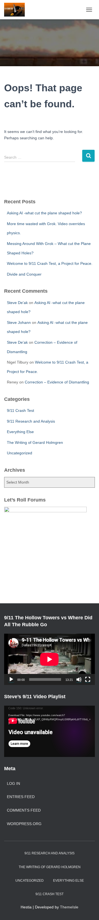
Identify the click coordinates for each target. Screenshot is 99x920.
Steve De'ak (17, 302)
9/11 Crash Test (20, 410)
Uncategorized (19, 453)
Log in (13, 783)
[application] (49, 659)
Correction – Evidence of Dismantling (57, 382)
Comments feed (24, 810)
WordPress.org (24, 824)
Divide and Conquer (24, 274)
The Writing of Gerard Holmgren (35, 442)
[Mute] (79, 679)
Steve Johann (19, 322)
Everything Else (20, 432)
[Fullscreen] (87, 679)
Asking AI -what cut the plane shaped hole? (44, 213)
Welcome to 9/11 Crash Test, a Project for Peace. (49, 263)
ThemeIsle (69, 907)
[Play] (11, 679)
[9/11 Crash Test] (16, 10)
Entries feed (21, 796)
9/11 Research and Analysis (31, 421)
